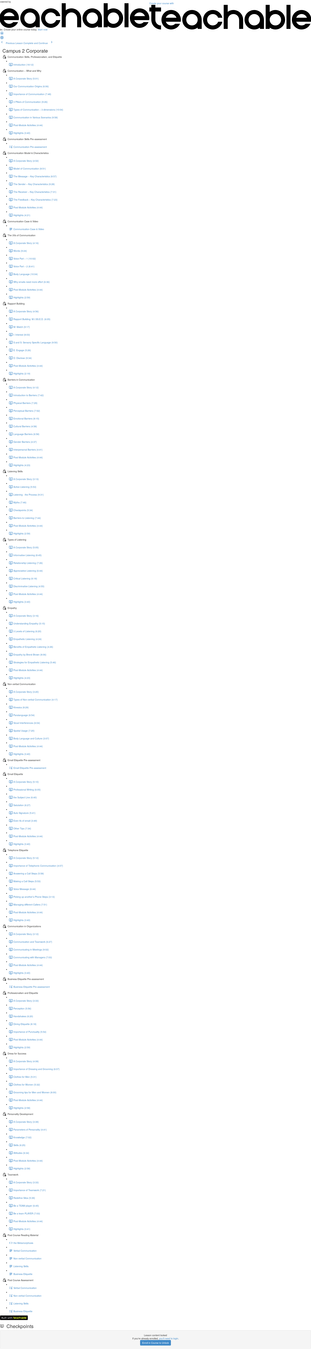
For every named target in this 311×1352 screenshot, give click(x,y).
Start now (42, 29)
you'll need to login (168, 1338)
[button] (2, 34)
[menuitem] (2, 38)
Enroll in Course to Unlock (155, 1342)
